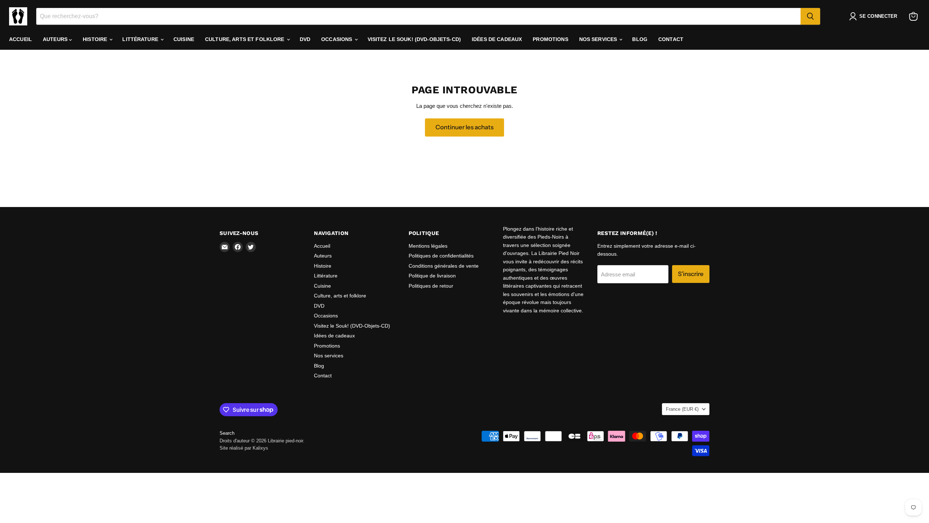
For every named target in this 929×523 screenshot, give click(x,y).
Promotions (550, 39)
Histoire (96, 39)
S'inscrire (691, 273)
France (682, 409)
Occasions (337, 39)
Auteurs (56, 39)
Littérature (141, 39)
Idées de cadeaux (497, 39)
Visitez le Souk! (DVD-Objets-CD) (414, 39)
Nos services (599, 39)
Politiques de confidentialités (441, 256)
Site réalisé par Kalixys (244, 448)
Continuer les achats (464, 127)
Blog (639, 39)
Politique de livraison (432, 276)
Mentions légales (428, 246)
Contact (670, 39)
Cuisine (183, 39)
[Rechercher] (810, 16)
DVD (305, 39)
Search (227, 433)
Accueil (20, 39)
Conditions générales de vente (444, 266)
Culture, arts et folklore (245, 39)
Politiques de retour (431, 286)
